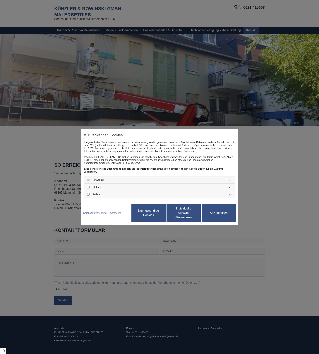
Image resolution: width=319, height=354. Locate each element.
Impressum (115, 213)
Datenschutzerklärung (95, 213)
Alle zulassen (219, 212)
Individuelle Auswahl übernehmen (183, 213)
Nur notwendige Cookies (148, 213)
